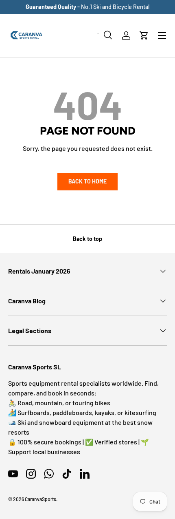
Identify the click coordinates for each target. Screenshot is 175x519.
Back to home (87, 181)
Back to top (87, 238)
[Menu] (162, 35)
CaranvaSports (40, 499)
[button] (144, 35)
